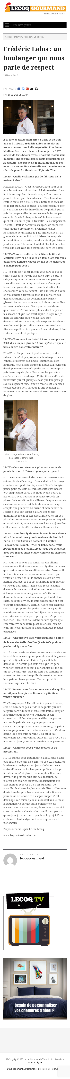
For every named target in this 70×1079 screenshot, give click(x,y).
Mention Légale (35, 1062)
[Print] (36, 89)
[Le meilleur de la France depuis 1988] (35, 12)
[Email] (31, 89)
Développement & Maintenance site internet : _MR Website (35, 1068)
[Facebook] (19, 89)
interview (18, 36)
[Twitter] (23, 89)
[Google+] (27, 89)
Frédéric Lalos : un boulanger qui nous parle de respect (33, 58)
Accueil (8, 36)
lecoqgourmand (18, 95)
